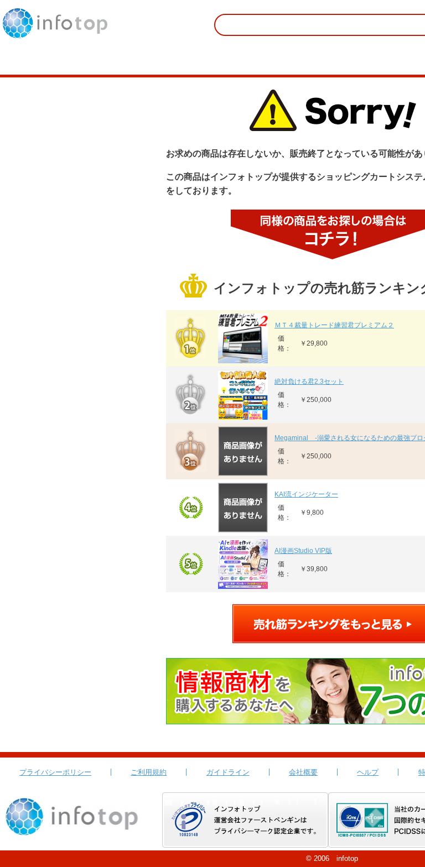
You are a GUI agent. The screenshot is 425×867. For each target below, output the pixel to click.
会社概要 (303, 772)
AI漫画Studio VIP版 (303, 551)
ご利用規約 (149, 772)
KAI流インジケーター (306, 494)
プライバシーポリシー (55, 772)
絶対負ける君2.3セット (309, 381)
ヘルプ (368, 772)
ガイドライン (228, 772)
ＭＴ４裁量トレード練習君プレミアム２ (334, 325)
